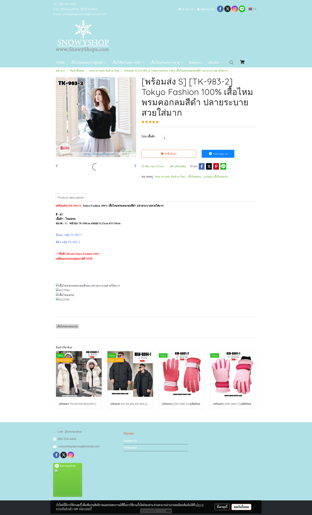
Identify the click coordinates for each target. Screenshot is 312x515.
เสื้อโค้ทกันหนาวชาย (165, 62)
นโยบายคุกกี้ (85, 508)
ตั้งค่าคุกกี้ (222, 507)
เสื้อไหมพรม (195, 176)
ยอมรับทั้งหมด (241, 507)
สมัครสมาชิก (207, 9)
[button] (231, 62)
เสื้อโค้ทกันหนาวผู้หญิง (87, 62)
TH (254, 9)
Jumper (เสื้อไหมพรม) (216, 176)
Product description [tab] (71, 197)
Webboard (130, 447)
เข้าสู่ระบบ (187, 9)
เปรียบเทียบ (179, 166)
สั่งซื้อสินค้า (170, 153)
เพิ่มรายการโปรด (154, 166)
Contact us (130, 441)
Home (60, 62)
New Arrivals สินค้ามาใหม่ (170, 176)
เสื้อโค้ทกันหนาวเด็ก (127, 62)
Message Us (220, 153)
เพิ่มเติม (214, 62)
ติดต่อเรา (195, 62)
